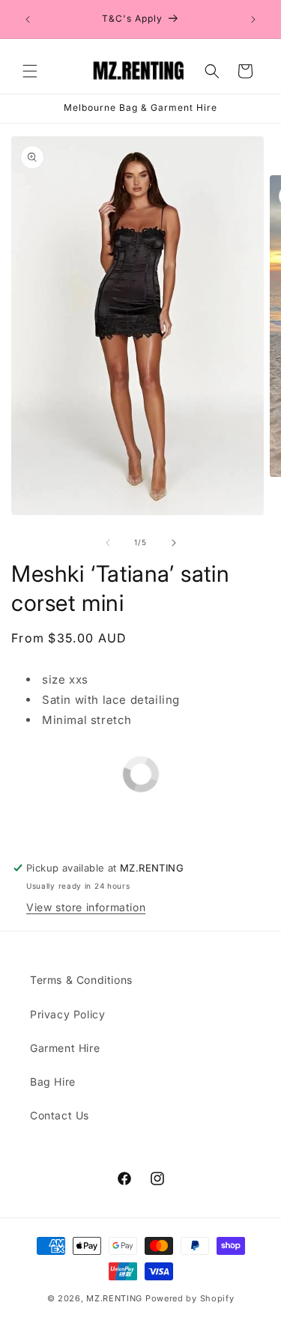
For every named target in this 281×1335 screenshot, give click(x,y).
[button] (29, 71)
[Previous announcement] (27, 19)
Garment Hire (65, 1047)
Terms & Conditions (81, 979)
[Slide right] (173, 542)
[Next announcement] (253, 19)
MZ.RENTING (114, 1298)
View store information (85, 907)
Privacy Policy (67, 1014)
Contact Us (59, 1115)
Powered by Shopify (190, 1298)
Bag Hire (53, 1081)
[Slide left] (107, 542)
